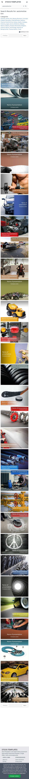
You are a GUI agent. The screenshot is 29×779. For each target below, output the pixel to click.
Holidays (24, 22)
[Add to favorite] (18, 87)
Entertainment (16, 20)
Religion (23, 25)
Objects (7, 25)
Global (15, 22)
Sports (7, 27)
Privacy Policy (13, 773)
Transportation (13, 29)
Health (19, 22)
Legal (7, 24)
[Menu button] (2, 2)
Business (19, 18)
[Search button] (25, 6)
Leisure (11, 24)
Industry (3, 24)
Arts (11, 18)
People (12, 25)
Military (22, 24)
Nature (3, 25)
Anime (7, 18)
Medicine (16, 24)
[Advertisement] (14, 52)
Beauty (15, 18)
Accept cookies (14, 776)
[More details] (27, 87)
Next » (25, 35)
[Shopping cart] (26, 2)
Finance (3, 22)
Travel (19, 29)
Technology (13, 27)
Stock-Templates (13, 2)
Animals (3, 18)
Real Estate (17, 25)
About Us (5, 759)
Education (8, 20)
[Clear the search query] (23, 6)
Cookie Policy (22, 773)
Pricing (4, 761)
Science (3, 27)
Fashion (22, 20)
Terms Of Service (19, 759)
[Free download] (22, 87)
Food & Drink (9, 22)
